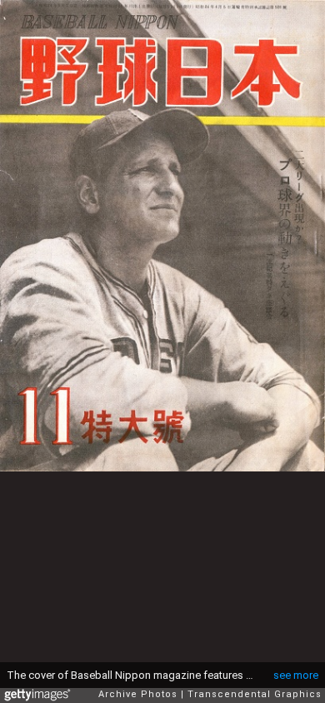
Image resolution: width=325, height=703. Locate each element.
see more (295, 675)
